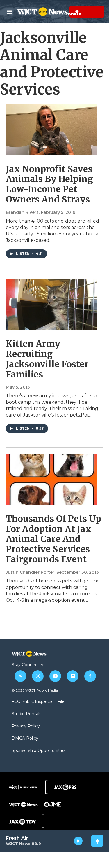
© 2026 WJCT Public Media (35, 690)
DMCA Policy (25, 738)
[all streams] (97, 841)
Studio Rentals (26, 714)
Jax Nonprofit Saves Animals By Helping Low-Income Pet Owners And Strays (49, 184)
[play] (78, 841)
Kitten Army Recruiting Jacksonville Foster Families (47, 358)
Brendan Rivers (22, 212)
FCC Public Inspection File (38, 701)
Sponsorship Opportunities (38, 750)
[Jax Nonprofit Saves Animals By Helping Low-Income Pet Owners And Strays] (51, 129)
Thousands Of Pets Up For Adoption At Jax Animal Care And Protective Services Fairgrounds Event (53, 539)
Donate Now (62, 11)
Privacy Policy (26, 726)
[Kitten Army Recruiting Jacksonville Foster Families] (51, 304)
